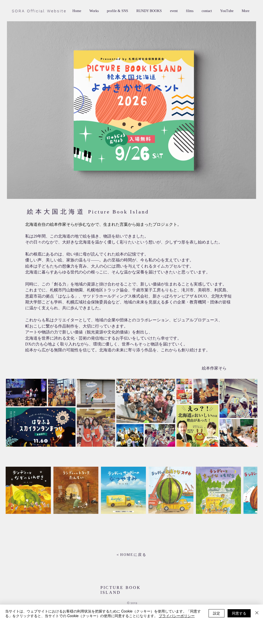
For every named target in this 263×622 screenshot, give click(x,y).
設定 (216, 613)
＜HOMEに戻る (131, 555)
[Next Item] (248, 413)
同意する (239, 613)
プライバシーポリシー (177, 615)
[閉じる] (257, 613)
